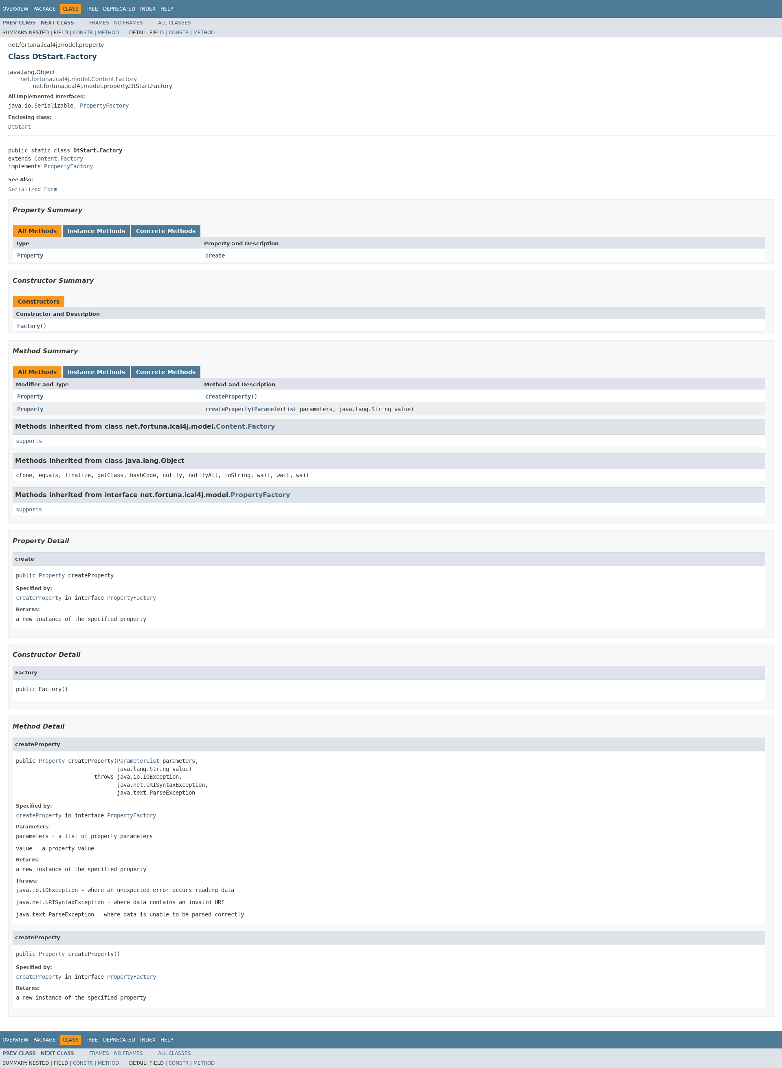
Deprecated (119, 9)
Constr (83, 32)
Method (108, 32)
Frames (99, 23)
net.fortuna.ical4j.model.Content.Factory (78, 79)
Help (166, 9)
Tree (92, 9)
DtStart (19, 126)
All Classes (174, 23)
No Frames (128, 23)
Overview (15, 9)
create (215, 255)
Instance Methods (96, 231)
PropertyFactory (104, 105)
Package (44, 9)
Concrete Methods (166, 231)
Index (148, 9)
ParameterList (275, 409)
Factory (28, 326)
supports (29, 441)
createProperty (228, 396)
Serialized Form (32, 189)
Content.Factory (58, 158)
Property (30, 255)
